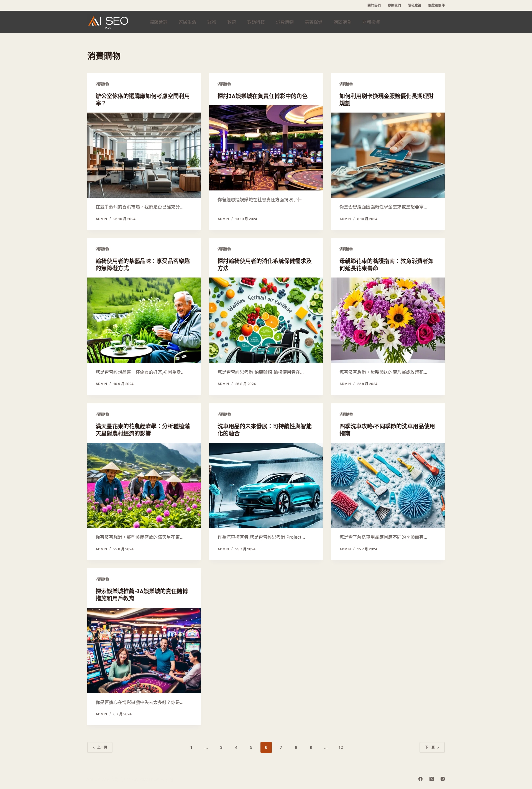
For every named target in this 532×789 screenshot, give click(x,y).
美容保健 (314, 22)
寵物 (211, 22)
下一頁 (430, 747)
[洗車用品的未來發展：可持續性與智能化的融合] (266, 485)
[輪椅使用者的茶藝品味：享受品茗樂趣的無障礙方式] (144, 320)
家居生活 (187, 22)
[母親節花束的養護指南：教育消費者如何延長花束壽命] (388, 320)
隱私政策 (414, 5)
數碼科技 (256, 22)
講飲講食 (342, 22)
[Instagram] (443, 779)
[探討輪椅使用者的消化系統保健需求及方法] (266, 320)
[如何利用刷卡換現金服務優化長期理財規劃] (388, 155)
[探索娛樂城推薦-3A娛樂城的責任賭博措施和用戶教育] (144, 650)
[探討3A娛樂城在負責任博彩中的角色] (266, 148)
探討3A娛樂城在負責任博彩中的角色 (263, 96)
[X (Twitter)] (431, 779)
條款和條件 (436, 5)
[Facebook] (420, 779)
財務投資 (371, 22)
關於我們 (374, 5)
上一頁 (102, 747)
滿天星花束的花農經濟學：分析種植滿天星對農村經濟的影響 (143, 430)
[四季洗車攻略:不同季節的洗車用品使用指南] (388, 485)
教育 (231, 22)
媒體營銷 (158, 22)
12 (341, 747)
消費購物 (285, 22)
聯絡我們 (394, 5)
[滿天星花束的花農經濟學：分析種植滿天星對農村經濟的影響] (144, 485)
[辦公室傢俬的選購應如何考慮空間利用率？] (144, 155)
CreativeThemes (148, 779)
